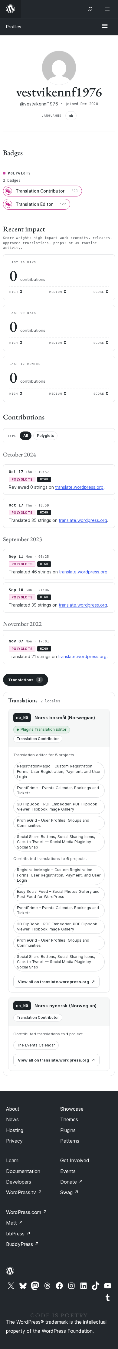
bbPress (18, 1234)
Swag (69, 1192)
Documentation (23, 1171)
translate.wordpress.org (79, 487)
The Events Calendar (36, 1045)
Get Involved (74, 1160)
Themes (69, 1119)
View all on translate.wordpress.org (53, 981)
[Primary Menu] (104, 26)
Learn (12, 1160)
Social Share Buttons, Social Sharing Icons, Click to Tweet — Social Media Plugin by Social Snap (56, 841)
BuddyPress (22, 1244)
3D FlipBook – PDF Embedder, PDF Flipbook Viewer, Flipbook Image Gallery (57, 807)
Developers (18, 1182)
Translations (24, 679)
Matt (14, 1223)
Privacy (14, 1141)
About (12, 1109)
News (12, 1119)
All (25, 435)
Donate (71, 1182)
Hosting (14, 1130)
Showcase (72, 1109)
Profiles (13, 26)
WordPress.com (26, 1212)
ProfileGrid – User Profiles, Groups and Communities (53, 823)
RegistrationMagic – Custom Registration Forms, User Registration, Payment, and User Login (59, 771)
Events (68, 1171)
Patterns (69, 1141)
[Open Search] (90, 9)
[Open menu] (108, 9)
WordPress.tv (24, 1192)
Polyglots (45, 435)
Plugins (68, 1130)
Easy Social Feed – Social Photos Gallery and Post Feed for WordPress (58, 894)
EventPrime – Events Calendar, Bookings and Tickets (58, 790)
